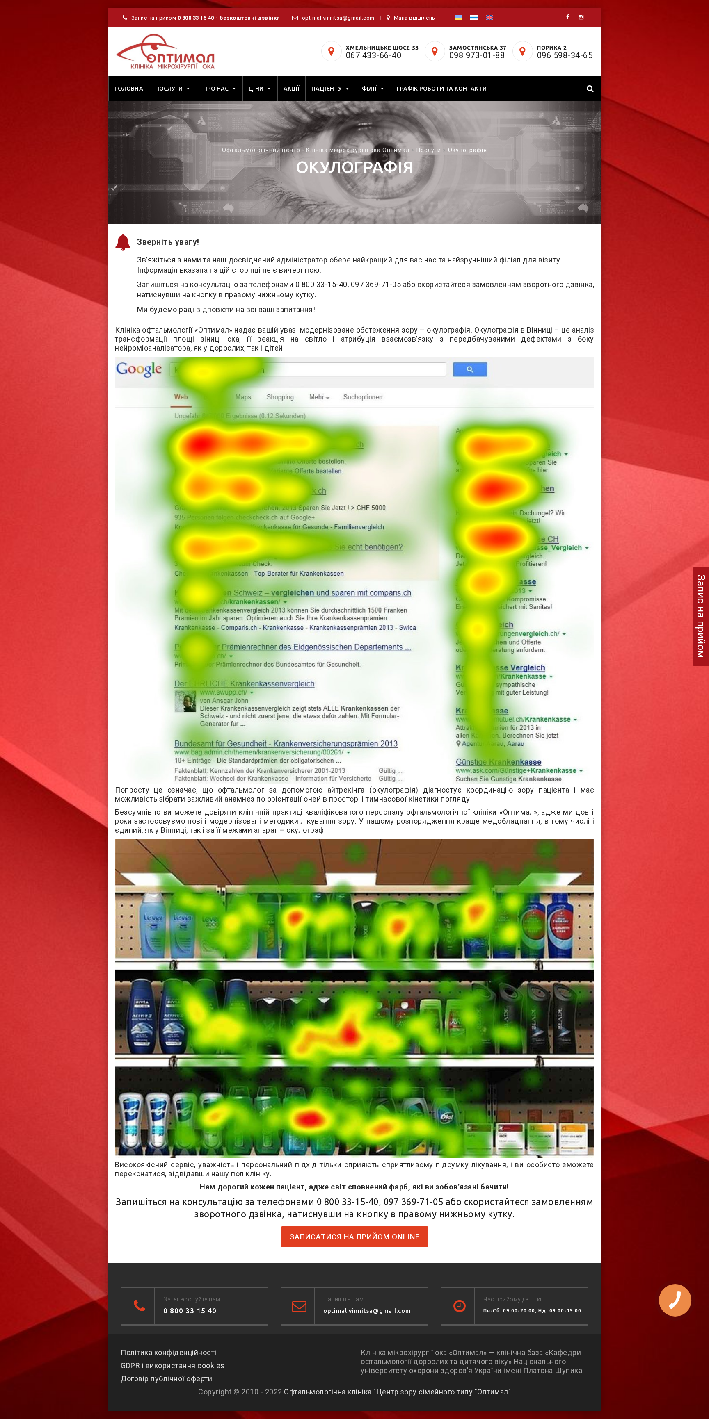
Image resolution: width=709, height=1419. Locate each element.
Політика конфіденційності (169, 1352)
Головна (128, 88)
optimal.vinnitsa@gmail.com (338, 18)
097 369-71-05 (376, 284)
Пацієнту (326, 88)
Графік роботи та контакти (442, 88)
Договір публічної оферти (166, 1378)
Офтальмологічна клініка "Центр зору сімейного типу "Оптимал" (397, 1391)
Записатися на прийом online (355, 1236)
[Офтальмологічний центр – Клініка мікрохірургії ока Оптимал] (164, 51)
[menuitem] (458, 17)
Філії (369, 88)
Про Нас (216, 88)
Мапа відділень (414, 18)
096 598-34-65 (565, 55)
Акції (292, 88)
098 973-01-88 (477, 55)
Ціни (256, 88)
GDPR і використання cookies (173, 1365)
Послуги (169, 88)
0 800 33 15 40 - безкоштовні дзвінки (229, 18)
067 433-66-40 (374, 55)
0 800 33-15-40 (321, 284)
